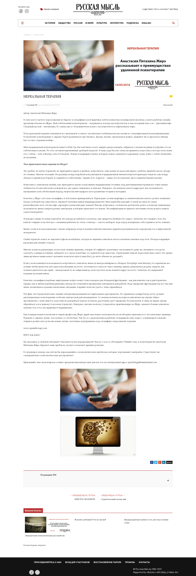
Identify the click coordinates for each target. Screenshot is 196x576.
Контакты (144, 562)
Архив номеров (51, 9)
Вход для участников (77, 562)
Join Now (173, 9)
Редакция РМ (32, 105)
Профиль (130, 562)
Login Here (147, 9)
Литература (117, 23)
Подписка (133, 23)
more (169, 462)
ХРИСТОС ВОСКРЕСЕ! (85, 499)
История (50, 23)
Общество (64, 23)
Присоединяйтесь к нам (47, 562)
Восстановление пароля (107, 562)
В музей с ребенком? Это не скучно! (90, 519)
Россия (78, 23)
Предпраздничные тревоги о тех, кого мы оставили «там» (146, 521)
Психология (168, 105)
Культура (102, 23)
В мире (89, 23)
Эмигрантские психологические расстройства (45, 535)
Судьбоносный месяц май (113, 499)
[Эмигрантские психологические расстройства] (48, 525)
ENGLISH (146, 23)
